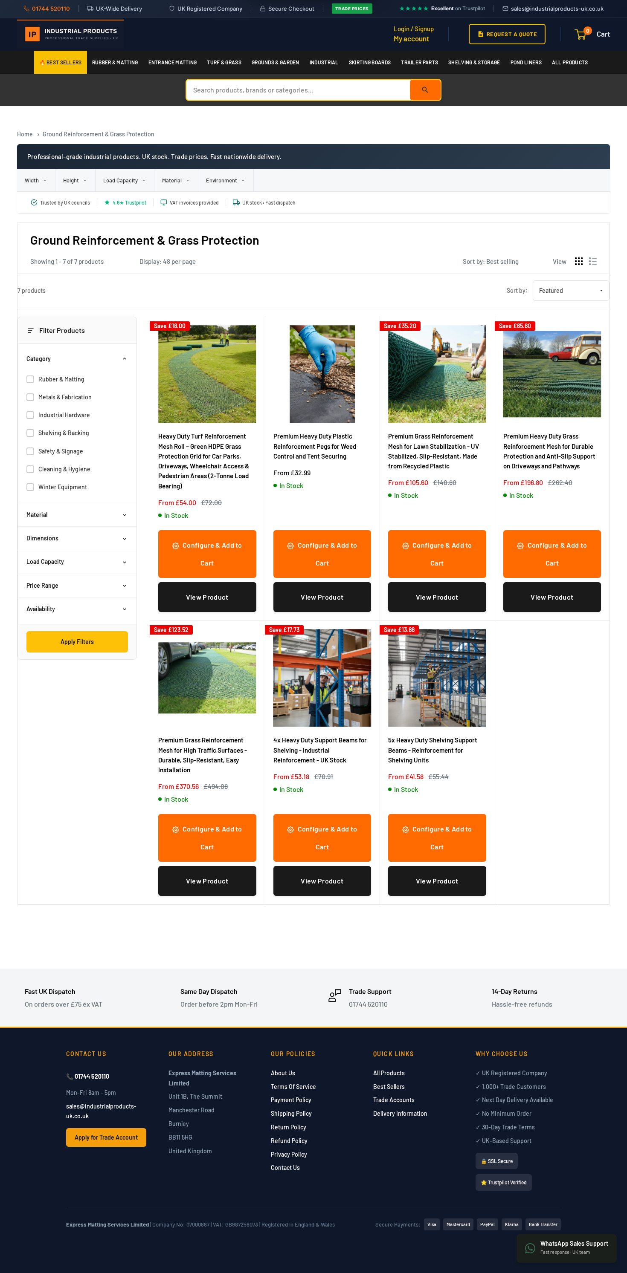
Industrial (324, 62)
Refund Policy (289, 1140)
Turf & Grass (224, 62)
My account (411, 38)
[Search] (425, 90)
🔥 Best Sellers (60, 62)
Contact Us (285, 1167)
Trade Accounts (394, 1099)
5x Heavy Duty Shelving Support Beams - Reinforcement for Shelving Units (432, 750)
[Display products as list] (593, 261)
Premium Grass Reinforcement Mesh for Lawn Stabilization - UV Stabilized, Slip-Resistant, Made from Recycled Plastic (433, 451)
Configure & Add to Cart (211, 554)
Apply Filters (77, 641)
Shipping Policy (291, 1113)
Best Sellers (389, 1086)
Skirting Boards (370, 62)
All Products (570, 62)
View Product (207, 597)
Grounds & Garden (275, 62)
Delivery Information (400, 1113)
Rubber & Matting (115, 62)
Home (25, 134)
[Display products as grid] (579, 261)
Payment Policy (291, 1099)
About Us (283, 1073)
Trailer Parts (419, 62)
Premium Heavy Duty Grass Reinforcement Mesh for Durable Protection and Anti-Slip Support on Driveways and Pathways (549, 451)
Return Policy (288, 1127)
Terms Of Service (293, 1086)
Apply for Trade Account (106, 1137)
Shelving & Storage (474, 62)
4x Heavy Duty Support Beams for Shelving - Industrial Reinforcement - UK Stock (320, 750)
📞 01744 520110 (87, 1076)
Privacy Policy (289, 1154)
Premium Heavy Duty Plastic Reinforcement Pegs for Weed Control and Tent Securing (314, 446)
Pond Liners (526, 62)
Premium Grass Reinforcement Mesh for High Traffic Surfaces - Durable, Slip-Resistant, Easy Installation (202, 755)
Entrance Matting (172, 62)
